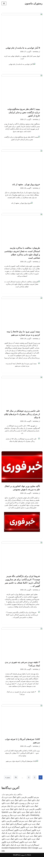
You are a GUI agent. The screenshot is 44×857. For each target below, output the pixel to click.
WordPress (17, 855)
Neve (29, 855)
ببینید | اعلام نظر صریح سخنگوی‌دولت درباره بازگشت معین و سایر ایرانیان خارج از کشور (23, 112)
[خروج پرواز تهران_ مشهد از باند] (22, 165)
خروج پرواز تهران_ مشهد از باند (26, 184)
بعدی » (7, 777)
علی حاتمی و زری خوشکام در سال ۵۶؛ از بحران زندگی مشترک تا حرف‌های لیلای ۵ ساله (22, 414)
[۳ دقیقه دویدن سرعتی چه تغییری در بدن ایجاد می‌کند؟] (22, 642)
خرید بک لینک (12, 806)
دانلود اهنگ (14, 818)
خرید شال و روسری (26, 803)
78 (15, 777)
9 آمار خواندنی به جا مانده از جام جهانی (23, 48)
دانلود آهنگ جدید (12, 803)
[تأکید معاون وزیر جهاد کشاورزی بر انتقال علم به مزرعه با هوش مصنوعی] (22, 466)
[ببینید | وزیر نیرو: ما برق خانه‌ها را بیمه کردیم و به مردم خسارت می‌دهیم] (22, 312)
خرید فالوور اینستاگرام (23, 824)
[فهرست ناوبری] (4, 3)
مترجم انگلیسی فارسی (30, 797)
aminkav (35, 51)
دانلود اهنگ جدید (14, 797)
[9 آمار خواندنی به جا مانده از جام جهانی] (22, 28)
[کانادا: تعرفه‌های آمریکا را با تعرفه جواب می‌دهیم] (22, 719)
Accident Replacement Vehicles (14, 848)
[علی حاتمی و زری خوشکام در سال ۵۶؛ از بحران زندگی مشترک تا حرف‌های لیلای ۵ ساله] (22, 391)
